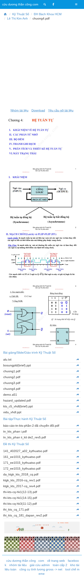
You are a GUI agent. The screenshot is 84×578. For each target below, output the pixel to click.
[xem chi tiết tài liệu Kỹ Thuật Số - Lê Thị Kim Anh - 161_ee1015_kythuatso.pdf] (77, 457)
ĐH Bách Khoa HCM (48, 14)
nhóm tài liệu (18, 565)
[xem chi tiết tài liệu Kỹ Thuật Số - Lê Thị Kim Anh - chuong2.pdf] (77, 377)
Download (38, 110)
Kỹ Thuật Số (20, 14)
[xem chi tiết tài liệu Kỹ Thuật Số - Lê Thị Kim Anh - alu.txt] (77, 359)
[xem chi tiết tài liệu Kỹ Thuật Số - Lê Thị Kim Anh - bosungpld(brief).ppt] (77, 365)
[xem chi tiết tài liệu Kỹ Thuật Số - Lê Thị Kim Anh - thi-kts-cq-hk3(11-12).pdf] (77, 504)
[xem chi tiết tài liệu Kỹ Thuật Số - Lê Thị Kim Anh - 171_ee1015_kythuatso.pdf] (77, 463)
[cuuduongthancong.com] (44, 4)
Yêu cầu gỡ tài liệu (60, 110)
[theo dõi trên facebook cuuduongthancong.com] (53, 4)
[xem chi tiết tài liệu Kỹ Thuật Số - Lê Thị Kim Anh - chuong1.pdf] (77, 371)
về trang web (56, 560)
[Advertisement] (42, 64)
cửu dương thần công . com (25, 560)
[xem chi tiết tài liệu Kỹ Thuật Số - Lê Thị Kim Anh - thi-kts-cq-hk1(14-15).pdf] (77, 498)
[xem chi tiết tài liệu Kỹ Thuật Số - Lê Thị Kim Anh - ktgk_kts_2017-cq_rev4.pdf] (77, 486)
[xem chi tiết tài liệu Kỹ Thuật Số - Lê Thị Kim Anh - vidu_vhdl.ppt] (77, 412)
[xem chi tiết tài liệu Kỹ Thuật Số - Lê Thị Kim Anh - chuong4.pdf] (77, 389)
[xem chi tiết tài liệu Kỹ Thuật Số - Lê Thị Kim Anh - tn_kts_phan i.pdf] (77, 431)
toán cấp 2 (60, 565)
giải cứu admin (40, 565)
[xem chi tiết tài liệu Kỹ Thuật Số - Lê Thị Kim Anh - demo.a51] (77, 395)
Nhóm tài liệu (19, 110)
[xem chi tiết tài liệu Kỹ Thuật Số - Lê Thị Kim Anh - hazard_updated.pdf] (77, 400)
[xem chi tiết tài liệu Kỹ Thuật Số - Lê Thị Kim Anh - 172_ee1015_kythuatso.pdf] (77, 468)
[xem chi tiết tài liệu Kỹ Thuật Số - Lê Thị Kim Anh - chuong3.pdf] (77, 383)
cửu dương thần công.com (20, 4)
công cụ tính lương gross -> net (40, 569)
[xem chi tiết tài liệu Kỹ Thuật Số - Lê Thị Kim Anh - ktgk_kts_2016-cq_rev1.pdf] (77, 480)
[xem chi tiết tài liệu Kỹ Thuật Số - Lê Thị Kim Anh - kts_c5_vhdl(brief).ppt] (77, 406)
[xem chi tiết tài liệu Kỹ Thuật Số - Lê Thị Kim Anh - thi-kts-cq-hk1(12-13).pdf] (77, 492)
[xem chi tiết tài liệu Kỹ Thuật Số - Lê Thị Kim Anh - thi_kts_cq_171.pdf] (77, 509)
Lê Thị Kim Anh (17, 18)
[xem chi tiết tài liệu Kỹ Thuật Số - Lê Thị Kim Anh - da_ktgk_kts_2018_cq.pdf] (77, 474)
